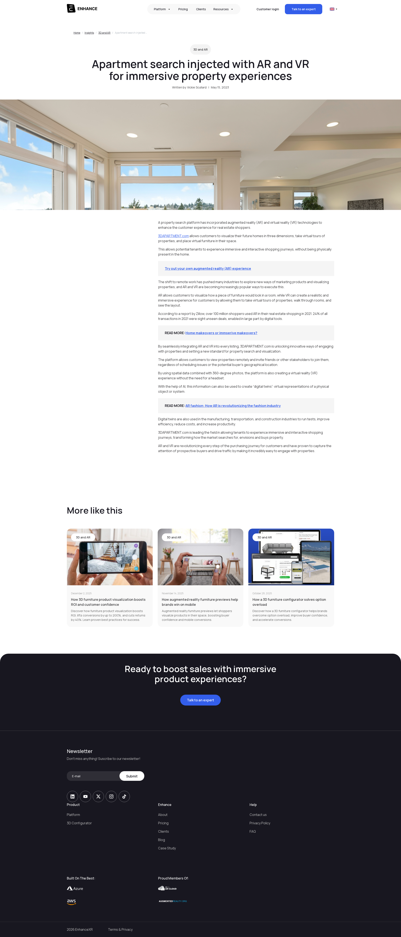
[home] (99, 9)
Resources (221, 9)
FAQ (253, 831)
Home (77, 33)
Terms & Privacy (120, 929)
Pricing (183, 9)
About (163, 814)
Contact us (258, 814)
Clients (201, 9)
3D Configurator (79, 823)
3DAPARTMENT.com (173, 236)
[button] (162, 9)
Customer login (267, 9)
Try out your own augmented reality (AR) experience (208, 268)
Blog (161, 839)
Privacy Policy (260, 823)
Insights (89, 33)
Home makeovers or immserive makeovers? (221, 333)
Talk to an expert (304, 9)
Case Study (167, 848)
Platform (73, 814)
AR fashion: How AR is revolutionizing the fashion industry (233, 405)
